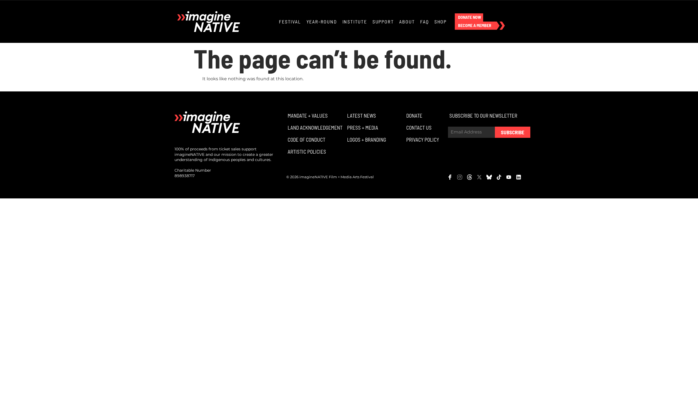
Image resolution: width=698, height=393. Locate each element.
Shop (440, 22)
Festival (290, 22)
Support (383, 22)
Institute (354, 22)
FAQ (424, 22)
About (407, 22)
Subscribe (512, 132)
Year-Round (321, 22)
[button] (469, 17)
